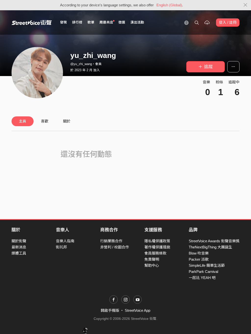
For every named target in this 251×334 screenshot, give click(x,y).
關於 (66, 121)
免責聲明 (151, 259)
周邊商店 (106, 22)
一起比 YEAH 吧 (202, 278)
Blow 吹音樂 (199, 253)
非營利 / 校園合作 (114, 247)
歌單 (91, 22)
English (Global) (169, 5)
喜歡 (44, 121)
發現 (63, 22)
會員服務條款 (155, 253)
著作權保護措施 (157, 247)
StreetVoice (32, 22)
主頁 (22, 121)
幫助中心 (151, 265)
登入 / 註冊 (228, 22)
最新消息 (19, 247)
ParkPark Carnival (203, 271)
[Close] (245, 5)
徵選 (121, 22)
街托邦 (61, 247)
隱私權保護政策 (157, 241)
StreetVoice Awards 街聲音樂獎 (214, 241)
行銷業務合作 (111, 241)
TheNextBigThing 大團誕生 (210, 247)
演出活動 (137, 22)
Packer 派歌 (199, 259)
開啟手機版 (110, 310)
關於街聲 (19, 241)
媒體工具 (19, 253)
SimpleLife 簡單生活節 (207, 265)
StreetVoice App (137, 310)
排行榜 (77, 22)
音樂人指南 (65, 241)
